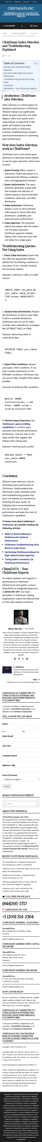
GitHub (34, 2)
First (3, 732)
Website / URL (9, 765)
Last (23, 732)
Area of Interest (10, 775)
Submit (7, 786)
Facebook (17, 2)
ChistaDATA (10, 25)
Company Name (10, 755)
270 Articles (29, 628)
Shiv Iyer (7, 55)
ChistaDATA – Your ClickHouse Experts (20, 88)
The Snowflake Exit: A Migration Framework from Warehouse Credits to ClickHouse (19, 863)
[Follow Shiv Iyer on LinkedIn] (26, 659)
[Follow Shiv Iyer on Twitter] (22, 659)
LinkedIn (26, 2)
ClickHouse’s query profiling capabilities (16, 425)
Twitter (8, 2)
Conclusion (8, 85)
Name (5, 724)
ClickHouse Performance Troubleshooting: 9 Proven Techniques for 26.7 (19, 876)
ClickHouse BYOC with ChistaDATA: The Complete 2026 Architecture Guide (17, 889)
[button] (2, 96)
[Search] (22, 26)
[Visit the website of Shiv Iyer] (15, 659)
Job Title (7, 746)
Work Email (8, 736)
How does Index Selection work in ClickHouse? (18, 75)
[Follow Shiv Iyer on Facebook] (18, 659)
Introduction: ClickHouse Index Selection (17, 68)
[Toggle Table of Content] (34, 63)
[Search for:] (21, 804)
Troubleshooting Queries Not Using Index (19, 81)
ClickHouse (7, 524)
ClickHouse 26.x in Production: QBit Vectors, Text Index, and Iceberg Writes (21, 870)
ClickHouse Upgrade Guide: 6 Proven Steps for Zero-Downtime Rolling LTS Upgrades (19, 883)
